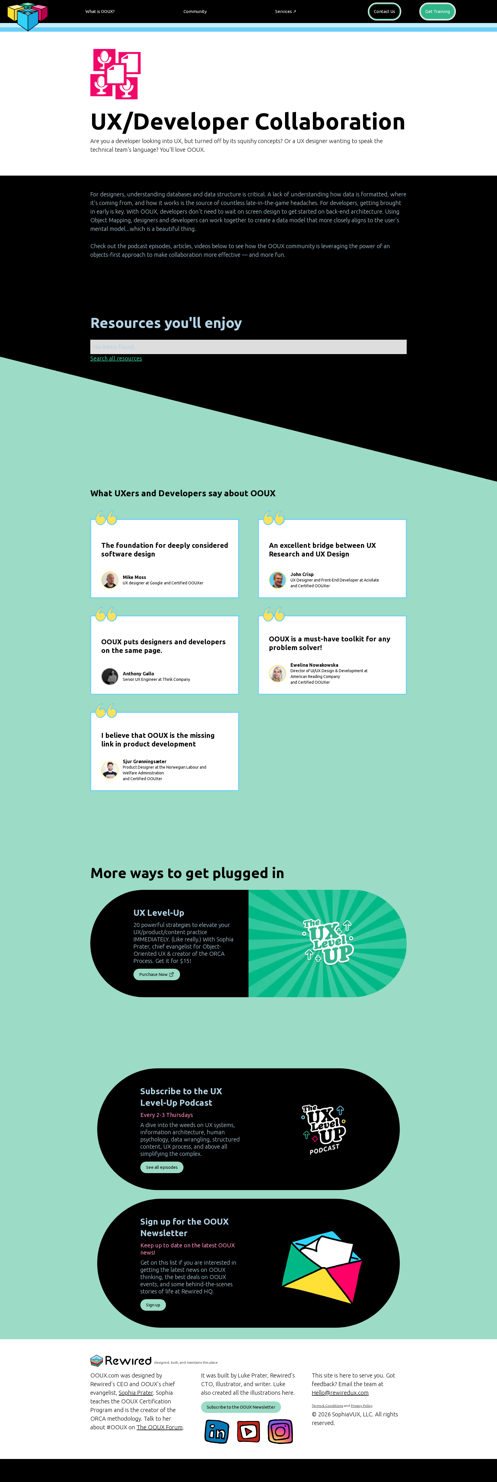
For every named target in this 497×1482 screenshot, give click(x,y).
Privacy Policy (361, 1405)
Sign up (153, 1304)
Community (195, 11)
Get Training (437, 11)
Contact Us (384, 11)
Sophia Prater (136, 1392)
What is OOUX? (100, 11)
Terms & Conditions (327, 1405)
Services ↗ (286, 11)
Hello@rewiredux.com (340, 1392)
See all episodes (162, 1167)
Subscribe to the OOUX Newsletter (241, 1407)
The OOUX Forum (160, 1427)
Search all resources (116, 358)
